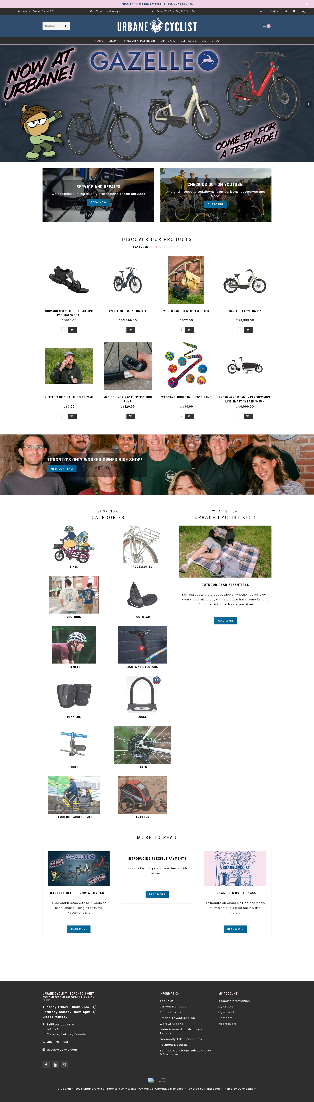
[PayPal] (163, 1080)
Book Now (98, 202)
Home (99, 41)
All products (227, 1024)
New (158, 247)
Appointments (171, 1012)
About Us (167, 1001)
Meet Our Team (62, 468)
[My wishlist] (294, 11)
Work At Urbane (171, 1024)
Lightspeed (212, 1089)
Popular (174, 247)
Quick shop (71, 310)
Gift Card (168, 41)
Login (305, 11)
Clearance (188, 41)
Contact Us (211, 41)
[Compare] (285, 11)
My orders (225, 1006)
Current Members (173, 1006)
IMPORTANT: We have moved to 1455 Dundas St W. (157, 4)
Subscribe (216, 204)
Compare (225, 1018)
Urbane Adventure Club (177, 1018)
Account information (234, 1001)
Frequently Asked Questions (181, 1039)
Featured (140, 247)
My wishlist (226, 1012)
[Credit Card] (151, 1080)
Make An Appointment (139, 41)
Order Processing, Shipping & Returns (181, 1031)
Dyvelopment (247, 1089)
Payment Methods (174, 1045)
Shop (112, 41)
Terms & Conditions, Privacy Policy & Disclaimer (186, 1052)
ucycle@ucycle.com (62, 1049)
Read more (225, 620)
